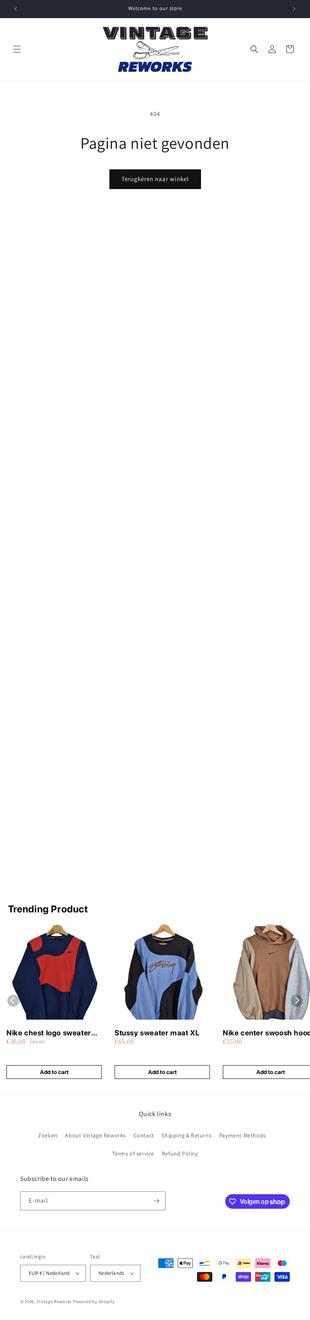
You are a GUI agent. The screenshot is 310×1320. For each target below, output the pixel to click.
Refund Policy (180, 1153)
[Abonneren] (156, 1200)
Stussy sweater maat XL (157, 1033)
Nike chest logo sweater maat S (48, 1033)
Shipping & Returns (186, 1135)
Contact (144, 1135)
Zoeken (48, 1135)
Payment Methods (242, 1135)
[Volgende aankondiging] (294, 9)
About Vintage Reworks (95, 1135)
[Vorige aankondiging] (16, 9)
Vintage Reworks (54, 1301)
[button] (17, 49)
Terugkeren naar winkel (155, 179)
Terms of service (133, 1153)
